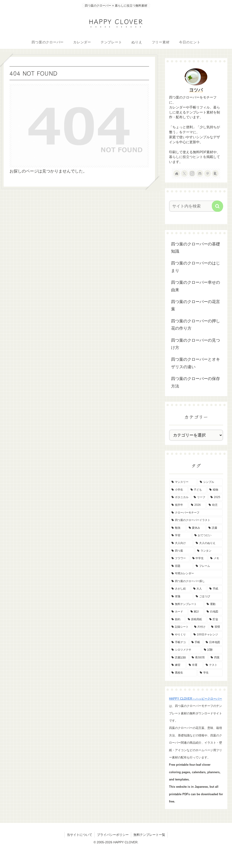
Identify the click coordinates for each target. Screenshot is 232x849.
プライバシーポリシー (113, 835)
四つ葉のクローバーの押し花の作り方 (195, 325)
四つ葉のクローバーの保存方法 (195, 382)
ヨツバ (196, 89)
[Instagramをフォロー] (192, 173)
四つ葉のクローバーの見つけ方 (195, 344)
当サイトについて (79, 835)
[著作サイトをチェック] (177, 173)
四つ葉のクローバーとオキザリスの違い (195, 363)
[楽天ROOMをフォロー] (215, 173)
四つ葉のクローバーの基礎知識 (195, 248)
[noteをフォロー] (200, 173)
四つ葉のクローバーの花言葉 (195, 305)
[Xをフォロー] (184, 173)
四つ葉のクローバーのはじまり (195, 267)
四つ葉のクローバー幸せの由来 (195, 286)
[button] (217, 206)
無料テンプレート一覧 (149, 835)
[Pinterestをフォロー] (207, 173)
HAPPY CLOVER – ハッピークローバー (195, 698)
